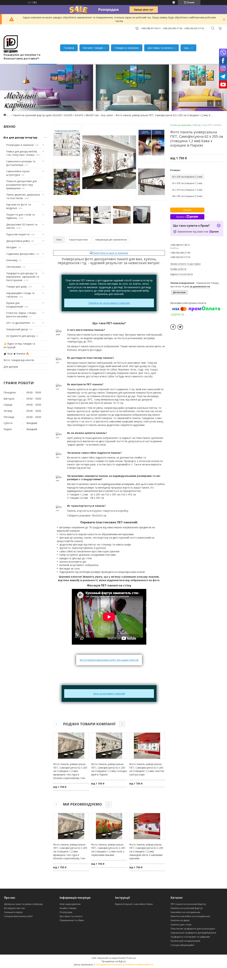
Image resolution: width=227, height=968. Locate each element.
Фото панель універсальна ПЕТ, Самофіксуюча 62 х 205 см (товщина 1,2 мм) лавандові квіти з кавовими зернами (146, 851)
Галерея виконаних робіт (18, 916)
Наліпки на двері (180, 920)
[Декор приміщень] (11, 44)
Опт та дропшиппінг (18, 322)
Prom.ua (131, 958)
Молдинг (11, 247)
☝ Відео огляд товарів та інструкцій (19, 345)
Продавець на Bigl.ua (114, 961)
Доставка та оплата (160, 48)
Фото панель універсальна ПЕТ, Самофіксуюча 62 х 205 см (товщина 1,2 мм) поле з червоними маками (108, 850)
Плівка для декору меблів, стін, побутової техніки (22, 153)
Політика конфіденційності (139, 964)
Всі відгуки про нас (14, 908)
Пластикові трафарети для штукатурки (193, 928)
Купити (187, 210)
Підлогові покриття (18, 234)
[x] (180, 327)
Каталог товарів (93, 48)
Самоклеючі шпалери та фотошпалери (20, 163)
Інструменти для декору (20, 336)
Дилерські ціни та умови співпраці (23, 904)
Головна (69, 48)
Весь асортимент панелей (109, 693)
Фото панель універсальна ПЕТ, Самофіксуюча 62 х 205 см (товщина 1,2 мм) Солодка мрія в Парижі (109, 769)
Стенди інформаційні (182, 945)
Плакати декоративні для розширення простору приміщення (21, 184)
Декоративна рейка (18, 241)
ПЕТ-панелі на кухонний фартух (188, 904)
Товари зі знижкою (127, 48)
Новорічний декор (17, 329)
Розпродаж (66, 912)
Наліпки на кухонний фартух (187, 908)
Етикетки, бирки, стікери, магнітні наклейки (21, 314)
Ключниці (11, 260)
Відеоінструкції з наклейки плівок (134, 904)
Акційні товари (68, 908)
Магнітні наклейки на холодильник (190, 916)
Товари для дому (16, 286)
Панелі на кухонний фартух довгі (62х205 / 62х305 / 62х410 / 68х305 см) (55, 115)
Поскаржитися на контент (109, 964)
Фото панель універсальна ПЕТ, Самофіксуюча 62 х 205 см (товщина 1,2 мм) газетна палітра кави (146, 769)
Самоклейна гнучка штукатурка (17, 173)
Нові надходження (70, 904)
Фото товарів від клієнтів (19, 360)
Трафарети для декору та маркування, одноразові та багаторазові (22, 277)
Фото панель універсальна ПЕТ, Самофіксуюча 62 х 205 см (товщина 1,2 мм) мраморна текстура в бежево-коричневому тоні (70, 771)
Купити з (181, 217)
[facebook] (173, 327)
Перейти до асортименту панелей (109, 303)
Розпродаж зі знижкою (20, 145)
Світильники (13, 266)
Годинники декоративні (20, 253)
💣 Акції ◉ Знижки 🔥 (16, 353)
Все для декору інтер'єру (20, 137)
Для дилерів (11, 366)
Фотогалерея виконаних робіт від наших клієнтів (109, 660)
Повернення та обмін (72, 920)
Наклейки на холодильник (185, 912)
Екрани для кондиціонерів (14, 304)
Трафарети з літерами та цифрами (190, 936)
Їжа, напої (107, 115)
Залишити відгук (13, 912)
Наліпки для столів (181, 924)
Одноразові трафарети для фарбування (193, 932)
